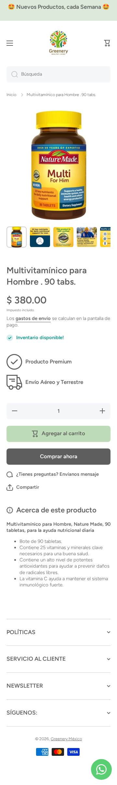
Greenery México (66, 738)
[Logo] (58, 43)
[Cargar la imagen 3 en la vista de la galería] (63, 237)
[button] (107, 43)
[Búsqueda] (12, 74)
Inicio (11, 94)
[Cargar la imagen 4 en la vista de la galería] (87, 237)
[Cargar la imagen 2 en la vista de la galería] (40, 237)
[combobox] (58, 74)
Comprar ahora (58, 456)
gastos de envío (33, 318)
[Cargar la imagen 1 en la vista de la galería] (16, 237)
